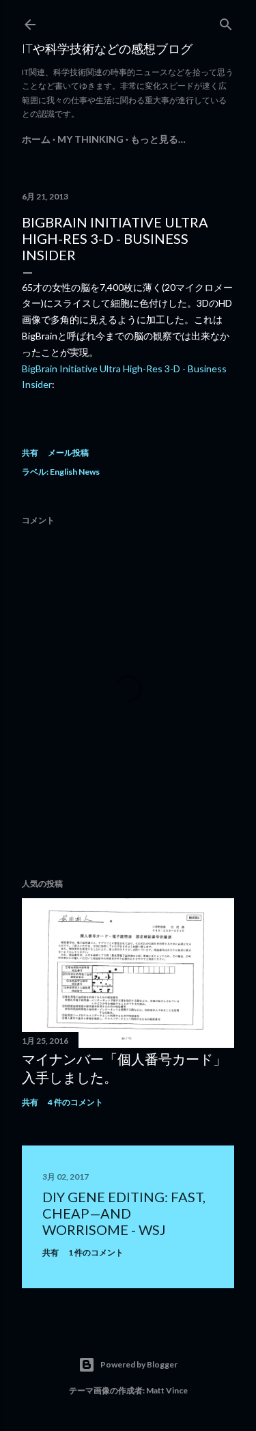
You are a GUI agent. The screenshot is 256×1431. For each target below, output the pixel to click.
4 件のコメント (75, 1102)
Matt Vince (167, 1390)
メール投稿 (68, 452)
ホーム (36, 139)
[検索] (226, 21)
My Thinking (90, 139)
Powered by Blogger (138, 1364)
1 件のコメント (96, 1252)
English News (75, 472)
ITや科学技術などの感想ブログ (107, 48)
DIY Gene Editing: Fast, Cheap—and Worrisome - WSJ (123, 1213)
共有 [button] (30, 452)
